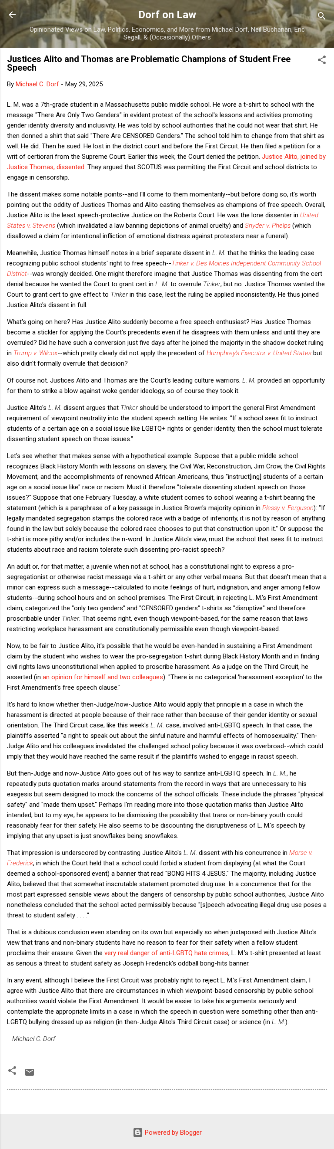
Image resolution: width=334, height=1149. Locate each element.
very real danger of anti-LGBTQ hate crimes (166, 953)
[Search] (322, 17)
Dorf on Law (167, 15)
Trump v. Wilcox (35, 353)
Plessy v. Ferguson (288, 508)
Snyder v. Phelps (268, 225)
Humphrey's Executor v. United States (259, 353)
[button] (322, 61)
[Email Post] (29, 1075)
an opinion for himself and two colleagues (103, 677)
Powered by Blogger (172, 1132)
